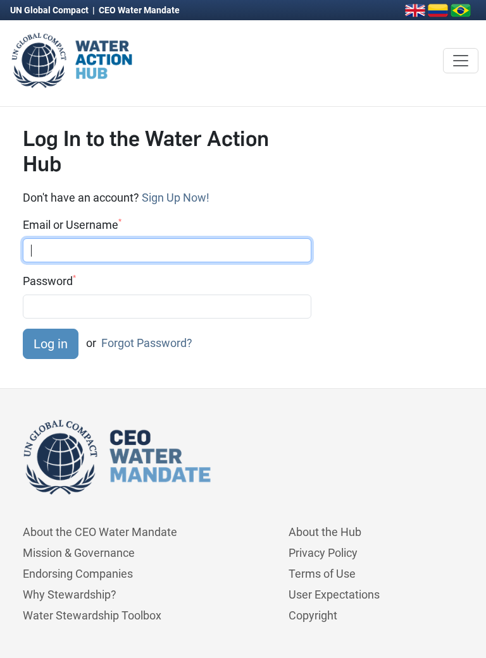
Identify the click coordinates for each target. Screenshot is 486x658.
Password (49, 281)
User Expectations (334, 594)
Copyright (313, 615)
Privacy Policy (323, 552)
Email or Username (72, 224)
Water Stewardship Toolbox (92, 615)
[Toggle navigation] (460, 60)
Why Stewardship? (69, 594)
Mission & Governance (79, 552)
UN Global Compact (50, 10)
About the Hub (325, 532)
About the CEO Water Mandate (100, 532)
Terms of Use (322, 573)
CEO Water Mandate (139, 10)
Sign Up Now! (175, 197)
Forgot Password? (146, 343)
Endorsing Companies (78, 573)
